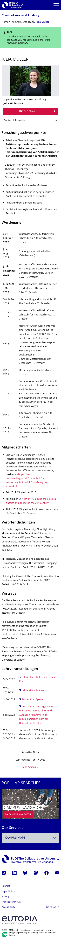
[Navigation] (56, 5)
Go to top (51, 907)
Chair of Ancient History (21, 15)
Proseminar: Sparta (32, 699)
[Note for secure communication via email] (54, 111)
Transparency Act (11, 902)
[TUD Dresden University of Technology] (12, 5)
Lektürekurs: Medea (33, 690)
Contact (6, 886)
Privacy (5, 897)
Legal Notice (8, 891)
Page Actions (29, 767)
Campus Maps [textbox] (15, 838)
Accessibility (8, 907)
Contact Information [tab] (15, 120)
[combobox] (30, 838)
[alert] (30, 37)
